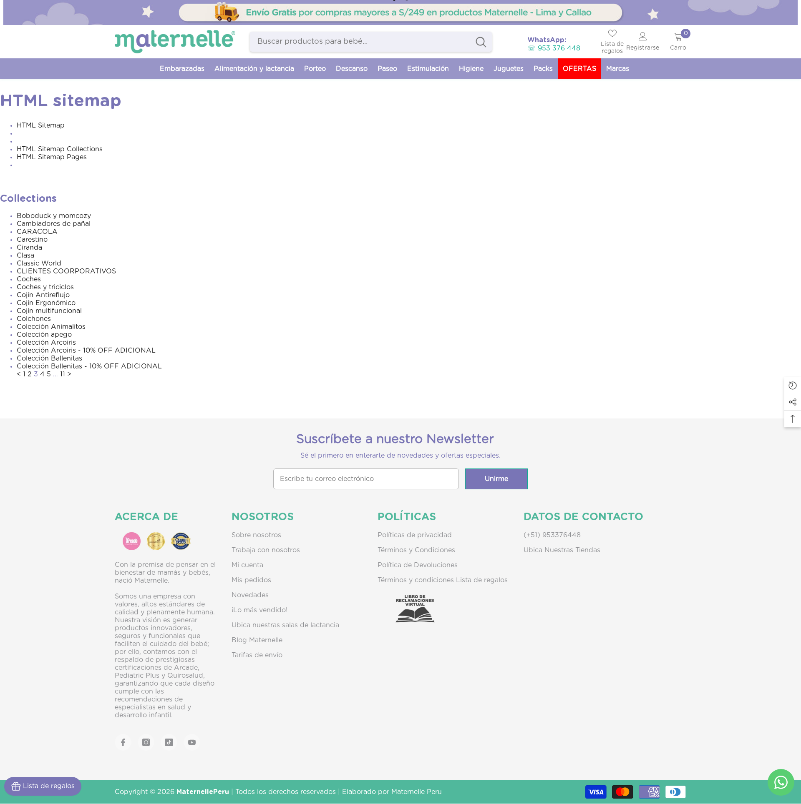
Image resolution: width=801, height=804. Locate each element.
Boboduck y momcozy (54, 216)
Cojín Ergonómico (46, 303)
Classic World (39, 263)
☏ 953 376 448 (553, 48)
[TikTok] (169, 742)
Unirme (496, 479)
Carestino (32, 239)
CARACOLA (37, 231)
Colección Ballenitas (49, 358)
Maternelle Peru (416, 792)
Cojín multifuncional (49, 311)
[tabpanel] (400, 12)
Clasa (25, 255)
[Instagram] (146, 742)
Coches (29, 279)
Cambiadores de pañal (54, 223)
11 (62, 374)
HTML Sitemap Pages (52, 157)
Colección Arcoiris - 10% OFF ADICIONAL (86, 350)
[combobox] (360, 42)
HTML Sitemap (41, 125)
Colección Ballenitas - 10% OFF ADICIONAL (89, 366)
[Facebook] (123, 742)
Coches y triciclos (45, 287)
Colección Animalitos (51, 326)
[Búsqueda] (371, 42)
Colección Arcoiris (46, 342)
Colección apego (44, 334)
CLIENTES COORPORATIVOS (66, 271)
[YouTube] (192, 742)
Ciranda (29, 247)
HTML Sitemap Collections (60, 149)
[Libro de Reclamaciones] (407, 616)
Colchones (34, 319)
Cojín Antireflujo (43, 295)
